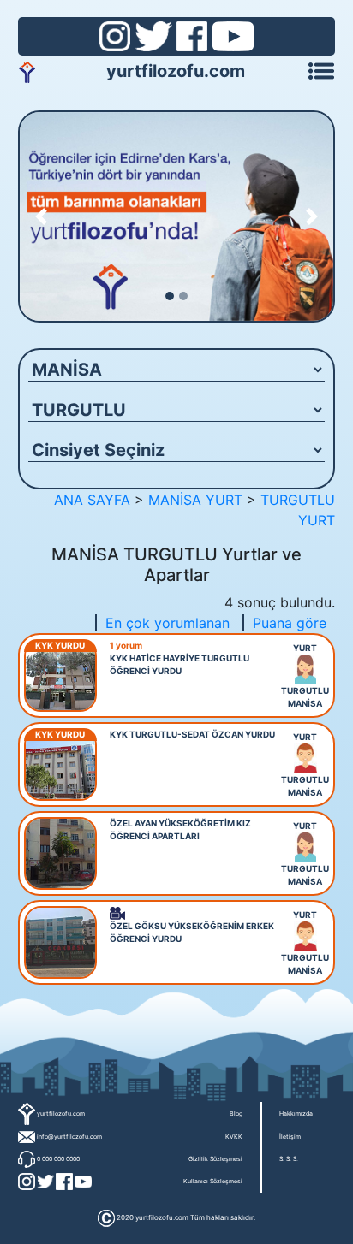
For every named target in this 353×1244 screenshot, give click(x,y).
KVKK (233, 1136)
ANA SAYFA (92, 499)
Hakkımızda (296, 1113)
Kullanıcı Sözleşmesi (212, 1181)
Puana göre (289, 622)
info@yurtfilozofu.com (69, 1136)
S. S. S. (288, 1159)
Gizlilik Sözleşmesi (215, 1159)
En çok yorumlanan (167, 622)
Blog (236, 1113)
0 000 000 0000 (58, 1159)
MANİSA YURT (195, 499)
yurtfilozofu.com (175, 71)
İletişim (290, 1136)
